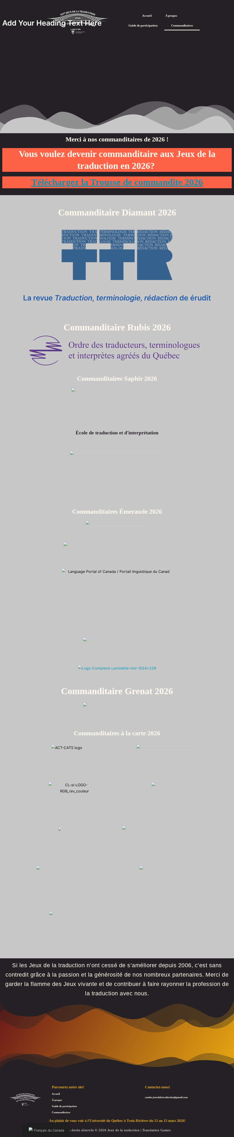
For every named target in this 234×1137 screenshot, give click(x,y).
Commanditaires (182, 25)
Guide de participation (142, 25)
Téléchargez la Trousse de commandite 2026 (117, 182)
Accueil (147, 15)
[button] (172, 16)
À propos (171, 15)
